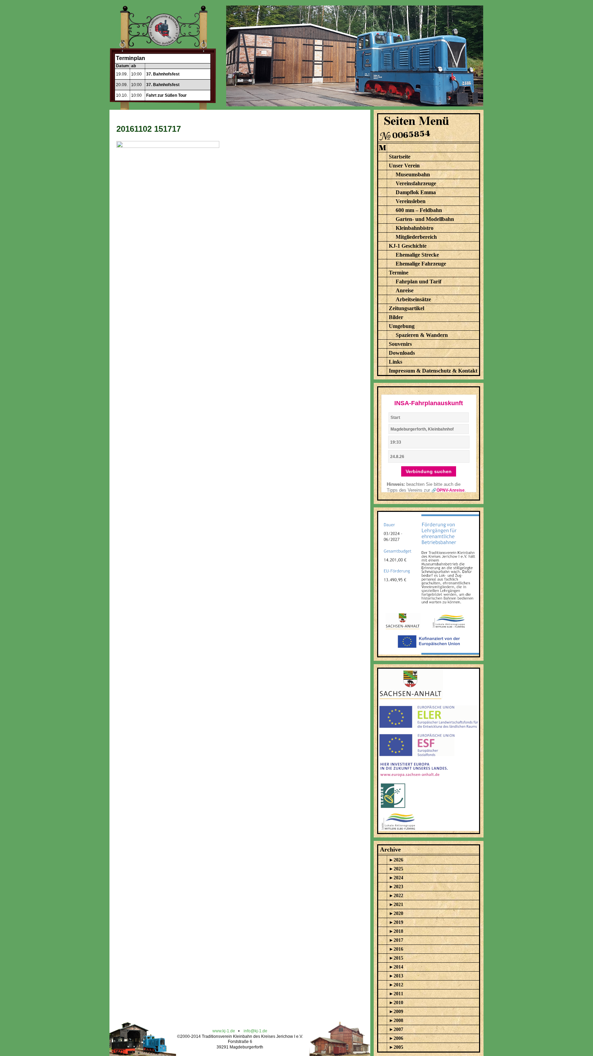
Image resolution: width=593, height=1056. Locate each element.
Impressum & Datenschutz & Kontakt (433, 371)
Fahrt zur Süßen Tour (166, 95)
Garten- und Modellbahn (425, 219)
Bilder (396, 317)
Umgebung (402, 326)
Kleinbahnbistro (414, 228)
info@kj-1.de (255, 1031)
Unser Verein (404, 165)
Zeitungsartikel (406, 308)
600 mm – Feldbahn (419, 210)
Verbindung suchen (429, 471)
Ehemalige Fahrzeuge (421, 264)
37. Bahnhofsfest (162, 74)
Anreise (405, 290)
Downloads (402, 353)
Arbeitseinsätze (413, 299)
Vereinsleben (411, 201)
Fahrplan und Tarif (418, 281)
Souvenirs (400, 344)
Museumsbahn (413, 174)
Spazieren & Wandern (422, 335)
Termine (398, 272)
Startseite (399, 157)
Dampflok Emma (416, 192)
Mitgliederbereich (416, 237)
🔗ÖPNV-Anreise (448, 490)
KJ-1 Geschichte (408, 246)
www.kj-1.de (223, 1031)
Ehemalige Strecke (417, 255)
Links (395, 362)
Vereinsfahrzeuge (416, 183)
